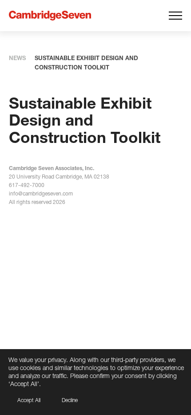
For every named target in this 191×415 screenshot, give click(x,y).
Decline (70, 400)
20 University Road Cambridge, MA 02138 (59, 176)
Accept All (28, 400)
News (17, 57)
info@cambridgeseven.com (41, 193)
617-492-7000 (26, 185)
